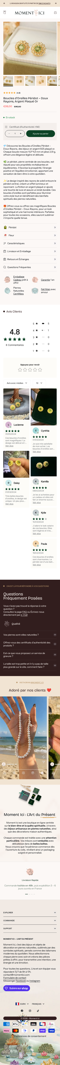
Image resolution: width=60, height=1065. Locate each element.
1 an (47, 279)
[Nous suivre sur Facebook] (22, 1010)
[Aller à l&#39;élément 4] (41, 81)
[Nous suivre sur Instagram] (30, 1010)
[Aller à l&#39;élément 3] (30, 81)
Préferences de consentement (30, 1036)
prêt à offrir (20, 279)
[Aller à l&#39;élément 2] (19, 81)
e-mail (24, 614)
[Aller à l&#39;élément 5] (52, 81)
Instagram (35, 980)
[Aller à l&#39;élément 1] (8, 81)
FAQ (24, 611)
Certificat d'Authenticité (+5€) (24, 126)
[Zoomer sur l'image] (55, 69)
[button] (42, 323)
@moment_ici (37, 682)
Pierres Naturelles (18, 290)
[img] (14, 339)
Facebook (21, 980)
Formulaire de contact (14, 977)
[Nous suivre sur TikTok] (38, 1010)
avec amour (48, 291)
